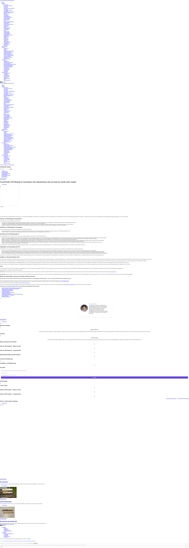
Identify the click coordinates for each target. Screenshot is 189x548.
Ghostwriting (6, 71)
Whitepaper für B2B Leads (6, 293)
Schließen (1, 546)
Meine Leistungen (5, 46)
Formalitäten (4, 527)
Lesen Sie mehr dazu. (113, 271)
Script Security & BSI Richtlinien (9, 8)
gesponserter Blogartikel (7, 66)
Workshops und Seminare (6, 291)
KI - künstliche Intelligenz (6, 173)
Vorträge (3, 47)
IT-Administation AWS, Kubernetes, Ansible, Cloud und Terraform (12, 294)
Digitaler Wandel (6, 19)
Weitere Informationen (29, 543)
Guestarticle (6, 70)
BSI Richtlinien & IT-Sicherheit (9, 11)
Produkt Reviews (6, 61)
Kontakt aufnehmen (7, 73)
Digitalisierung (6, 38)
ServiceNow (6, 6)
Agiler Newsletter (6, 76)
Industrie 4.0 (6, 40)
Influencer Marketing (7, 58)
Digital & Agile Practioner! (25, 282)
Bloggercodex (6, 537)
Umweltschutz (6, 74)
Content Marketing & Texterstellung (7, 290)
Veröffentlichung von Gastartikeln (7, 289)
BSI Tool (5, 13)
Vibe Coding (6, 7)
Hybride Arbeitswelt (7, 22)
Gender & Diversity (7, 536)
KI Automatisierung (7, 16)
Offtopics (5, 45)
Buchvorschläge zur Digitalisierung (69, 284)
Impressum (5, 77)
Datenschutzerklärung (4, 375)
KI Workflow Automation (8, 17)
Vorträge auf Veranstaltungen (8, 54)
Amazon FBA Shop (7, 80)
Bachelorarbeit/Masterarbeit (6, 175)
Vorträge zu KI (6, 48)
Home (3, 2)
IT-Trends (3, 170)
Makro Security (6, 14)
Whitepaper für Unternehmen (8, 62)
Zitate (5, 79)
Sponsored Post (6, 67)
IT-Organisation (6, 41)
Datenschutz (6, 529)
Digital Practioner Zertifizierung (9, 21)
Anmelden (94, 377)
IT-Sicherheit (6, 535)
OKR (5, 30)
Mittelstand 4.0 (6, 35)
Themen (3, 3)
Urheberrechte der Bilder (8, 530)
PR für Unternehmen (7, 63)
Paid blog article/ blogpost (8, 65)
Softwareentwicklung (7, 53)
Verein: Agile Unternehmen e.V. (9, 533)
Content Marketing (7, 69)
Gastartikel (3, 59)
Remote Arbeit (6, 23)
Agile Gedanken (6, 28)
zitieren (29, 538)
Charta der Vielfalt (7, 75)
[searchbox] (4, 169)
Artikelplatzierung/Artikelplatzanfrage (10, 64)
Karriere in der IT (6, 31)
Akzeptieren (35, 543)
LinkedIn (16, 284)
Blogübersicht (6, 4)
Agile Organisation (5, 171)
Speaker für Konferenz (7, 51)
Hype (5, 20)
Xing (12, 284)
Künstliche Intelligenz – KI (8, 12)
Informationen (4, 532)
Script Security (6, 15)
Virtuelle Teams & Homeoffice (8, 24)
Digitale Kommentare (7, 27)
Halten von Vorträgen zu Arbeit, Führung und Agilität (10, 288)
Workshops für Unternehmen (8, 52)
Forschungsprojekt (7, 43)
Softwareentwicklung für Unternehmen (8, 292)
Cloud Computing (7, 32)
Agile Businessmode (7, 33)
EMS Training (6, 44)
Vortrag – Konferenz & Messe (8, 55)
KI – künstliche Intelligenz (8, 10)
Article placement (6, 68)
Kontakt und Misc (5, 72)
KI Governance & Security (8, 5)
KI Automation (6, 29)
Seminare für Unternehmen (8, 57)
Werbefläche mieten (7, 78)
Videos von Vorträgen (7, 56)
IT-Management (6, 36)
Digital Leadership (5, 172)
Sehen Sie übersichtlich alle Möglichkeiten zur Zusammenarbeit (12, 287)
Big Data (5, 37)
